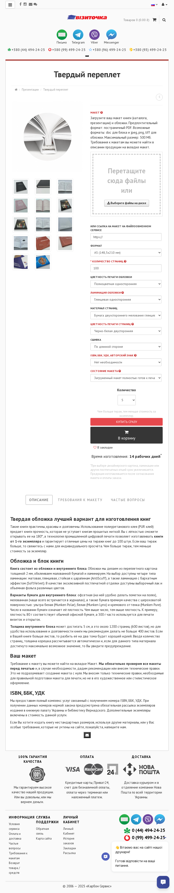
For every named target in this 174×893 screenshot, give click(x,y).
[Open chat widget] (163, 882)
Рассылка (69, 853)
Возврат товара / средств (14, 868)
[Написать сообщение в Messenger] (159, 823)
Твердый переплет (55, 90)
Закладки (69, 848)
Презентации (30, 90)
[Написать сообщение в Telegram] (136, 823)
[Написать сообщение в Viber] (148, 823)
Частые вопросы (128, 500)
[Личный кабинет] (164, 4)
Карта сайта (44, 838)
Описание (39, 500)
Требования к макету (80, 500)
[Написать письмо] (124, 823)
